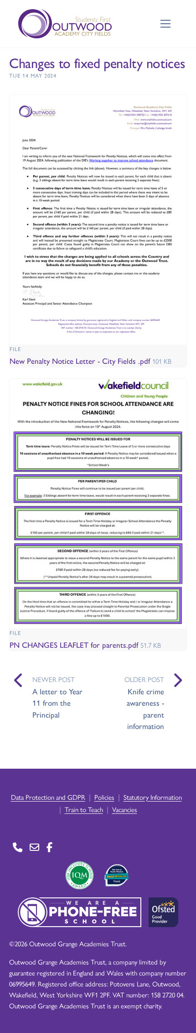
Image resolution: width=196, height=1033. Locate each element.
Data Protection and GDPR (48, 797)
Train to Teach (84, 809)
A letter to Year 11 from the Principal (57, 703)
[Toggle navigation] (165, 24)
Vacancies (124, 809)
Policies (104, 797)
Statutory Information (153, 797)
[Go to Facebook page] (49, 847)
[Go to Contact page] (17, 847)
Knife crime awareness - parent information (145, 709)
